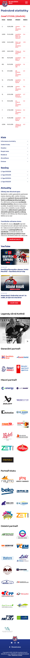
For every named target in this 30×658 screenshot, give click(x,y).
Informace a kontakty (8, 141)
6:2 (24, 110)
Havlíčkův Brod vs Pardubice (18, 96)
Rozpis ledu (5, 151)
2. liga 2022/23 (6, 182)
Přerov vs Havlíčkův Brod (18, 52)
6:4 (24, 51)
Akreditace (5, 158)
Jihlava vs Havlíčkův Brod (18, 126)
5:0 (24, 26)
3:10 (24, 42)
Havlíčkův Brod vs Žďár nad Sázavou (18, 36)
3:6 (24, 118)
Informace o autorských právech (20, 653)
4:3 (24, 124)
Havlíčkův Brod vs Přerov (18, 59)
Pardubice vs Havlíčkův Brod (18, 111)
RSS (10, 655)
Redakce (4, 155)
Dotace (3, 161)
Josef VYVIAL (8, 16)
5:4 (24, 34)
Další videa (14, 303)
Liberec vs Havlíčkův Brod (18, 28)
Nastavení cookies (17, 655)
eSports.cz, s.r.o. (5, 653)
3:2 (24, 101)
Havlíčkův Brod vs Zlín (18, 66)
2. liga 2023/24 (6, 178)
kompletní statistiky (18, 132)
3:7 (24, 94)
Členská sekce (16, 647)
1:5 (24, 80)
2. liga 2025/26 (6, 171)
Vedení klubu (5, 145)
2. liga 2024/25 (6, 175)
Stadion (3, 148)
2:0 (24, 71)
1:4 (24, 64)
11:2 (24, 86)
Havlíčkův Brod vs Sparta (18, 81)
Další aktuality (15, 239)
